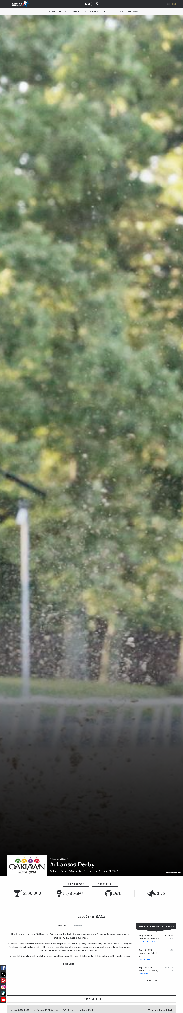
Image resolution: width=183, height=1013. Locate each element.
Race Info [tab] (63, 925)
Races (91, 4)
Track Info (104, 884)
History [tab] (78, 925)
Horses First (108, 11)
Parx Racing (143, 974)
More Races (154, 980)
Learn (120, 11)
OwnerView (133, 11)
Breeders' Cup (91, 11)
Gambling (76, 11)
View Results (76, 884)
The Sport (50, 11)
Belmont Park (144, 959)
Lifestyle (63, 11)
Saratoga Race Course (148, 942)
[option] (91, 445)
